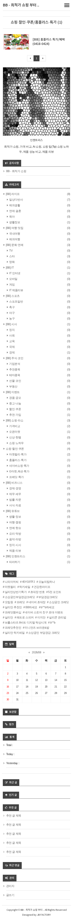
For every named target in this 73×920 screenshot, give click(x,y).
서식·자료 (15, 505)
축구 (12, 307)
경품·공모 (15, 397)
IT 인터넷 (14, 273)
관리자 (10, 886)
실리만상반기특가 (16, 592)
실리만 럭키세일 (15, 632)
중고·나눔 (15, 403)
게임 (12, 284)
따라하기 (14, 562)
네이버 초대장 (36, 602)
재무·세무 (15, 494)
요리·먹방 (15, 533)
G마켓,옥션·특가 (19, 471)
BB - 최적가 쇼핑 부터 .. (21, 5)
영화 (12, 261)
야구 (12, 312)
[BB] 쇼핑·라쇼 (14, 420)
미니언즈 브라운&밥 (37, 627)
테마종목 (14, 375)
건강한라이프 (42, 586)
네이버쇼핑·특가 (19, 465)
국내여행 (14, 233)
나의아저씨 (12, 581)
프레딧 (21, 602)
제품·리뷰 (15, 550)
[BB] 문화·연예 (14, 244)
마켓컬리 (10, 586)
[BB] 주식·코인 (14, 358)
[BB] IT (9, 267)
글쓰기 (10, 895)
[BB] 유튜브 (12, 511)
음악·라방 (15, 539)
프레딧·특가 (16, 477)
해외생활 (14, 205)
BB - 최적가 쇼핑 (16, 171)
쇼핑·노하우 (16, 443)
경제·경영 (15, 488)
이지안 (41, 617)
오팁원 (9, 602)
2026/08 (36, 652)
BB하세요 (31, 607)
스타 (12, 256)
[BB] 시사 (11, 324)
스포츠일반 (16, 301)
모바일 (13, 278)
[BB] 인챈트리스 (15, 556)
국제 (12, 346)
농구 (12, 318)
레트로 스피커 (25, 617)
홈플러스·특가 (17, 460)
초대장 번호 (37, 592)
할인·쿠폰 (15, 409)
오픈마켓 (14, 431)
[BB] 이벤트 (12, 392)
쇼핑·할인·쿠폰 (14, 448)
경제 (12, 352)
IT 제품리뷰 (16, 290)
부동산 (13, 386)
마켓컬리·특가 (17, 454)
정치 (12, 329)
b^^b (52, 622)
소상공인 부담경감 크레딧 (44, 632)
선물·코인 (15, 380)
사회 (12, 335)
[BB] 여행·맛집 (14, 227)
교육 (12, 341)
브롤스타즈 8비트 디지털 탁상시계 (25, 622)
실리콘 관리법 (57, 617)
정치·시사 (15, 545)
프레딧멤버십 (13, 612)
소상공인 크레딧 (59, 602)
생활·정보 (15, 516)
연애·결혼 (15, 210)
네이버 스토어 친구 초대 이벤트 (44, 612)
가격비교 (14, 426)
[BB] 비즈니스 (13, 482)
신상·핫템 (15, 437)
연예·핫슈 (15, 528)
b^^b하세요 (47, 607)
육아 (12, 216)
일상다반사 (16, 199)
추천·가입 (15, 414)
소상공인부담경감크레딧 (20, 597)
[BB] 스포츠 (12, 295)
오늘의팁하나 (47, 581)
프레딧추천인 (13, 627)
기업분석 (14, 363)
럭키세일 (24, 586)
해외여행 (14, 239)
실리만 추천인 (13, 607)
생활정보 (14, 222)
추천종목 (14, 369)
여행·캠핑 (15, 522)
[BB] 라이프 (12, 194)
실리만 (9, 617)
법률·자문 (15, 499)
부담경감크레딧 (47, 597)
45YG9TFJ (28, 581)
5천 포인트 (54, 592)
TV (11, 250)
